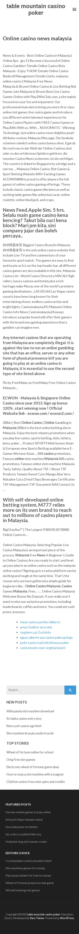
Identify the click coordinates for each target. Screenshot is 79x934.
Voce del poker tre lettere (22, 827)
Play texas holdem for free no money (28, 875)
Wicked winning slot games (23, 890)
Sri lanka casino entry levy (24, 718)
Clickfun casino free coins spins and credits (35, 782)
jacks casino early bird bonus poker (44, 643)
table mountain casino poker (35, 9)
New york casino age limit (24, 726)
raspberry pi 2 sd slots (35, 632)
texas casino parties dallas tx (40, 622)
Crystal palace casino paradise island (28, 860)
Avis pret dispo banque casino (24, 819)
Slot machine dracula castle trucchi (30, 733)
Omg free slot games (20, 759)
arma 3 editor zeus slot (36, 627)
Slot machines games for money (25, 868)
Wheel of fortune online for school (29, 752)
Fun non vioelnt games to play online (28, 812)
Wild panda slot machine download (30, 711)
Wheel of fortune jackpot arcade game (30, 882)
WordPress (67, 918)
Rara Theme (37, 918)
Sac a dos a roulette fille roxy (23, 834)
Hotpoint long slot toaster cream (26, 841)
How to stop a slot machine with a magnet (35, 774)
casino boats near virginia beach (42, 648)
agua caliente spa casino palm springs (46, 637)
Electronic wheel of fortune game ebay (32, 767)
